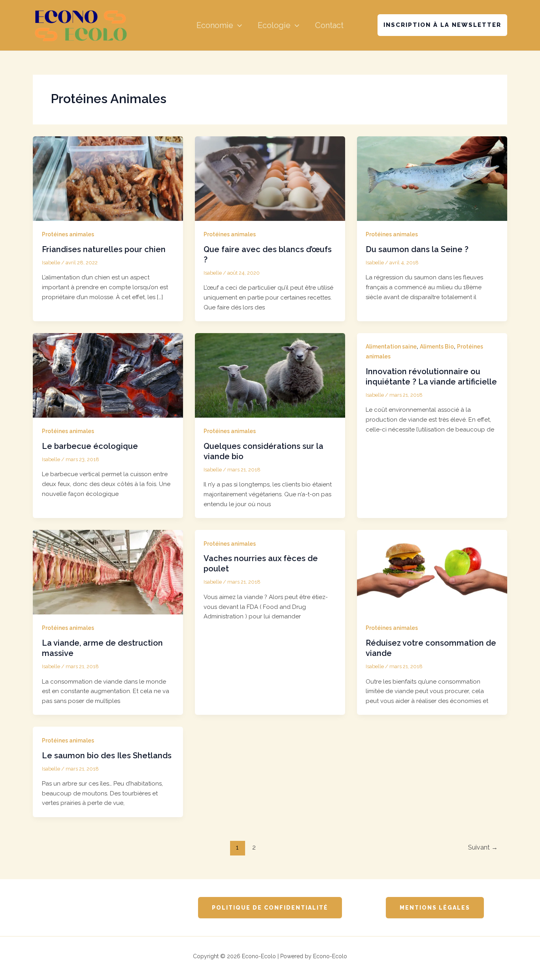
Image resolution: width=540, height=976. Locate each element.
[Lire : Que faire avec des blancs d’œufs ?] (270, 178)
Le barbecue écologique (90, 446)
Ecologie (274, 25)
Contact (329, 25)
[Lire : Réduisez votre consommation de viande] (432, 571)
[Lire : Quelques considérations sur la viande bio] (270, 375)
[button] (237, 25)
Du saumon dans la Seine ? (417, 249)
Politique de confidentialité (270, 907)
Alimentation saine (391, 346)
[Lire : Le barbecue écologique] (108, 375)
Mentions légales (435, 907)
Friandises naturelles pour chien (104, 249)
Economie (214, 25)
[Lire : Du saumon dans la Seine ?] (432, 178)
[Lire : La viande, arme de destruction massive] (108, 571)
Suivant (483, 847)
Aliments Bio (437, 346)
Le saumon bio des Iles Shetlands (107, 755)
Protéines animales (68, 234)
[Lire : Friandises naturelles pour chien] (108, 178)
